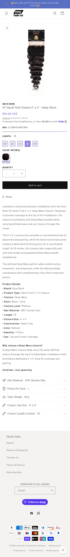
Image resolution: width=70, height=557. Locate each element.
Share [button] (9, 196)
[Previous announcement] (6, 4)
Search (10, 442)
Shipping (6, 118)
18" (35, 143)
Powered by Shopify (37, 545)
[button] (6, 13)
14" (20, 143)
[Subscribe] (51, 490)
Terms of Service (16, 464)
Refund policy (14, 472)
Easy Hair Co (22, 545)
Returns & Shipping (17, 450)
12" (12, 143)
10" (5, 143)
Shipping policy (53, 550)
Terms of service (36, 550)
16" (27, 143)
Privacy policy (19, 550)
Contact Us (13, 457)
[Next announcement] (64, 4)
